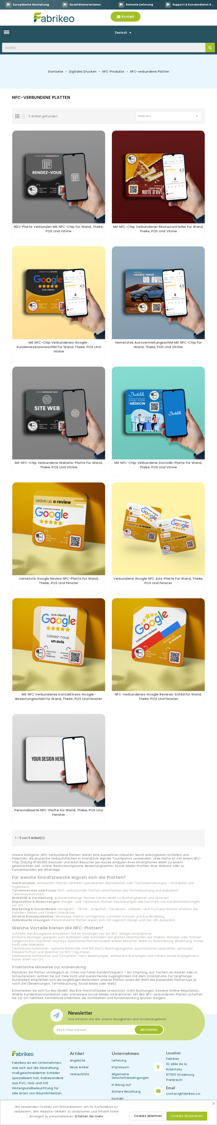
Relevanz (168, 116)
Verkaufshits (79, 1074)
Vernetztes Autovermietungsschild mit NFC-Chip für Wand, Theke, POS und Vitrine (158, 344)
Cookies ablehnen (148, 1116)
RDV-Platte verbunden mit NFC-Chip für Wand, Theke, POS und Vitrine (59, 228)
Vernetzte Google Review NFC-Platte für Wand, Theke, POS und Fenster (59, 580)
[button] (125, 17)
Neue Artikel (79, 1067)
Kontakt (118, 1098)
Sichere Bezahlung (126, 1091)
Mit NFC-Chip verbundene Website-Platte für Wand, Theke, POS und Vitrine (59, 464)
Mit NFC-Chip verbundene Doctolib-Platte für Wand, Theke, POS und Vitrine (158, 464)
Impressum (120, 1067)
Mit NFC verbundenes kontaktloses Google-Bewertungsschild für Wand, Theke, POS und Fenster (58, 696)
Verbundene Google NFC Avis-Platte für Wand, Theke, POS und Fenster (158, 580)
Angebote (77, 1060)
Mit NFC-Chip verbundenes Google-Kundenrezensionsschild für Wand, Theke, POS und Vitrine (59, 347)
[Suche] (210, 47)
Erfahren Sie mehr (89, 1116)
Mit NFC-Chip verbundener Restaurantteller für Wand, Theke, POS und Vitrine (158, 228)
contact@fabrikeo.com (184, 1094)
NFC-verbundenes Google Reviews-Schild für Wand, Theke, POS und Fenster (158, 696)
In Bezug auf (121, 1085)
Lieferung (119, 1060)
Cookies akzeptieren (187, 1116)
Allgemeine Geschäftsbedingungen (130, 1076)
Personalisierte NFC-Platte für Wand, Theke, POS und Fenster (58, 812)
